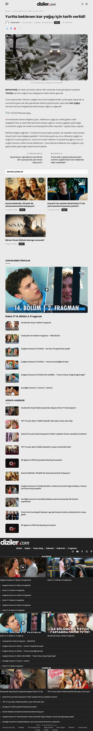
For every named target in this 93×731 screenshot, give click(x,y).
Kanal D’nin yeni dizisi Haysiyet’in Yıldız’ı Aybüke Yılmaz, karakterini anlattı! (54, 434)
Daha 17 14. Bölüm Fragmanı (12, 666)
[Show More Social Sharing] (20, 29)
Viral (57, 23)
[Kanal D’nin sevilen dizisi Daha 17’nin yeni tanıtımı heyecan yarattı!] (67, 189)
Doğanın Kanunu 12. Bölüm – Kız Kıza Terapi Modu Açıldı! (45, 349)
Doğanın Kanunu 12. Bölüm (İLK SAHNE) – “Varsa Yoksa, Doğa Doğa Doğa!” (53, 375)
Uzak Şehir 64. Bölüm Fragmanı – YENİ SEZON (40, 335)
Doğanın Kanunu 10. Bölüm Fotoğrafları (16, 595)
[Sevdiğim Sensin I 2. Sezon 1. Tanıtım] (12, 391)
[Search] (86, 4)
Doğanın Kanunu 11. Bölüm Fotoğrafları (16, 585)
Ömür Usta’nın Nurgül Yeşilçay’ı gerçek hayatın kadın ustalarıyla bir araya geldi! (53, 513)
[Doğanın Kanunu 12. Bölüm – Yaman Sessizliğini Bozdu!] (12, 364)
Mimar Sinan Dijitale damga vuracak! (24, 240)
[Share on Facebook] (11, 29)
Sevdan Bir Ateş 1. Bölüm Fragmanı (36, 322)
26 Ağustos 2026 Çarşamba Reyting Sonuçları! (41, 460)
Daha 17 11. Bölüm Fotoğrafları (13, 600)
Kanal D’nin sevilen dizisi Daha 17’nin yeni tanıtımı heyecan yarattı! (66, 204)
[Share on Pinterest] (15, 29)
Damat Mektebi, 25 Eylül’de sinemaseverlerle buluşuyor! (20, 204)
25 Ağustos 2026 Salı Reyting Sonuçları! (38, 525)
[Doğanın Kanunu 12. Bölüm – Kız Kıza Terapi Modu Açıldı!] (12, 351)
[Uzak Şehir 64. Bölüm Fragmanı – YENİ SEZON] (12, 338)
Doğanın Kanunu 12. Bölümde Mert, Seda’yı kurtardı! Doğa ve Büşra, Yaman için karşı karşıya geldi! (53, 487)
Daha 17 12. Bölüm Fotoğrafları (13, 590)
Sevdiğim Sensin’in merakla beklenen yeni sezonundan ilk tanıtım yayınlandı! (49, 500)
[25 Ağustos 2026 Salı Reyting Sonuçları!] (12, 528)
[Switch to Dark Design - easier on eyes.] (82, 4)
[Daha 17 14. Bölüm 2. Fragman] (46, 290)
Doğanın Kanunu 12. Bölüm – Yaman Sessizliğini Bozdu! (45, 362)
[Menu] (6, 4)
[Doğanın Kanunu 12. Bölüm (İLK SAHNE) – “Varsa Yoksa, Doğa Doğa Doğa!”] (12, 378)
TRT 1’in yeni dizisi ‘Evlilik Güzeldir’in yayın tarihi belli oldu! (46, 447)
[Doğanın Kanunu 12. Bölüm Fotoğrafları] (23, 567)
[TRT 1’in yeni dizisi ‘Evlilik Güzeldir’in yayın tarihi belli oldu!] (12, 450)
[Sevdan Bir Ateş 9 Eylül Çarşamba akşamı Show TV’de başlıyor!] (12, 411)
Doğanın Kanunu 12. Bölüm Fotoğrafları (15, 580)
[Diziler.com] (46, 4)
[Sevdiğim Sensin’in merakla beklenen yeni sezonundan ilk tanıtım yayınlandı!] (12, 502)
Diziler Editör (15, 22)
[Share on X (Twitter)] (7, 29)
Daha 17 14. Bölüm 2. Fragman (23, 316)
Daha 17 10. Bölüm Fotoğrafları (13, 610)
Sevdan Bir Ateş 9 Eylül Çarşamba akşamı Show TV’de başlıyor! (48, 408)
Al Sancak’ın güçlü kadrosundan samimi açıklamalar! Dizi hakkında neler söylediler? (67, 160)
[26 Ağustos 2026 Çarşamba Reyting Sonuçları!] (12, 463)
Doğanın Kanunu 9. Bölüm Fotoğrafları (16, 605)
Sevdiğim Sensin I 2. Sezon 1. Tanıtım (37, 388)
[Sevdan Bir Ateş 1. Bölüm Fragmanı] (12, 325)
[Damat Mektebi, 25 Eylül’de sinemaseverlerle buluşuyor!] (25, 189)
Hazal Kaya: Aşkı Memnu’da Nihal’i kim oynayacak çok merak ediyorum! (26, 160)
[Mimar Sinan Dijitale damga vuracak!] (25, 225)
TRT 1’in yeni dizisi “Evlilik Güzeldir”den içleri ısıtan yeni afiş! (47, 421)
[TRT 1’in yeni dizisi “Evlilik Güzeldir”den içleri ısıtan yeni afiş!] (12, 424)
